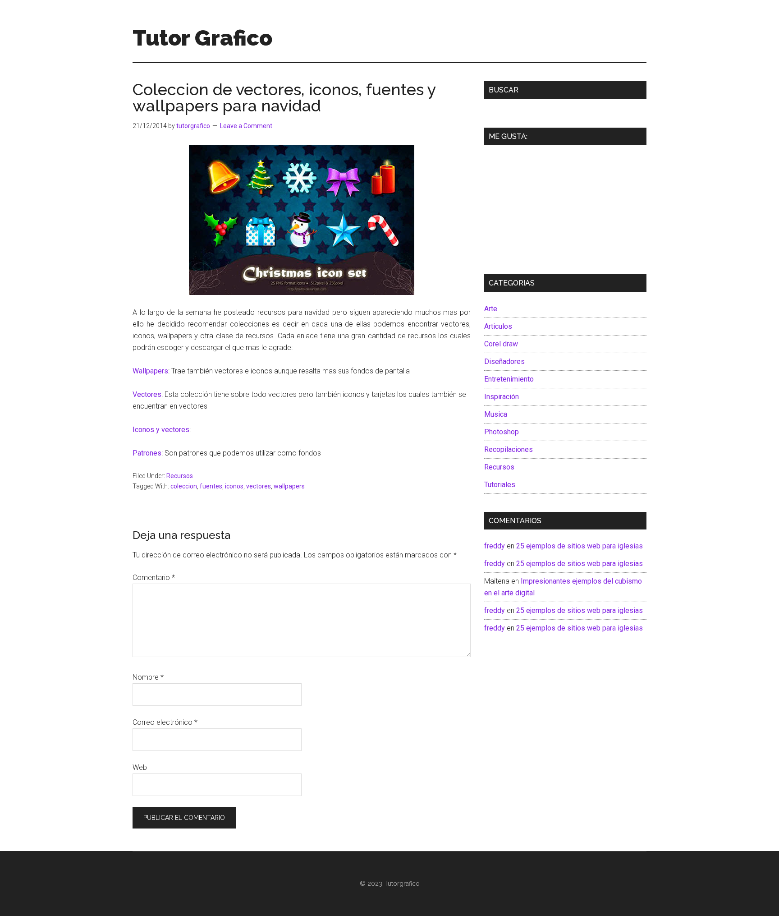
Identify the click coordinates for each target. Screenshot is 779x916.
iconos (234, 486)
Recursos (179, 475)
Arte (490, 308)
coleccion (183, 486)
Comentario (154, 577)
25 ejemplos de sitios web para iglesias (579, 546)
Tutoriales (499, 484)
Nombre (148, 677)
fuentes (211, 486)
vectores (258, 486)
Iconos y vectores (161, 429)
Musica (495, 414)
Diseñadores (504, 361)
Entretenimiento (509, 379)
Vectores (147, 394)
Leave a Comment (246, 125)
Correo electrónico (165, 722)
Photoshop (501, 432)
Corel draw (501, 344)
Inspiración (501, 396)
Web (140, 767)
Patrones (147, 453)
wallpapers (289, 486)
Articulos (498, 326)
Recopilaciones (508, 449)
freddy (494, 546)
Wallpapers (150, 371)
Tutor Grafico (202, 38)
